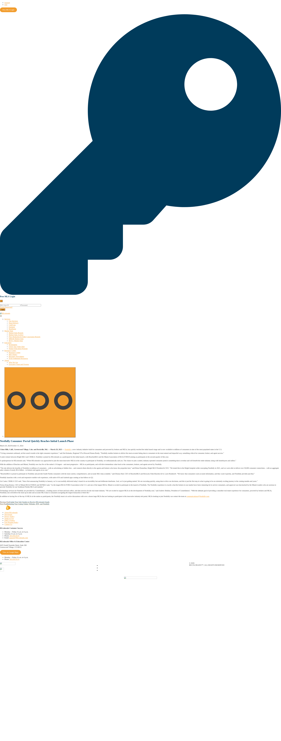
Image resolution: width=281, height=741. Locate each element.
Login (2, 309)
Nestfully (68, 449)
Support (7, 3)
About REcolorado (11, 513)
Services (7, 319)
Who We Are (13, 362)
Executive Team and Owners (19, 364)
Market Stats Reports (16, 333)
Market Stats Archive (16, 335)
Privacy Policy (9, 516)
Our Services (13, 321)
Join (5, 5)
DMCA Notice (9, 520)
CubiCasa (12, 325)
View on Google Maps (10, 552)
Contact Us (8, 524)
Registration (13, 345)
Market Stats (8, 331)
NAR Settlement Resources (18, 358)
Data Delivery (14, 323)
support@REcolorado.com (18, 538)
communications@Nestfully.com (197, 496)
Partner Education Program (18, 349)
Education (7, 343)
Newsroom (8, 514)
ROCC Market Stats (16, 341)
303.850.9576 (14, 536)
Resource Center (10, 351)
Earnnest (12, 327)
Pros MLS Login (8, 10)
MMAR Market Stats (16, 339)
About (6, 360)
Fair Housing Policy (11, 522)
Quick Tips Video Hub (17, 347)
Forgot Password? (6, 307)
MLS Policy (13, 354)
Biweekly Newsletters (16, 356)
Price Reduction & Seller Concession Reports (24, 337)
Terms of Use (9, 518)
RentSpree (12, 329)
